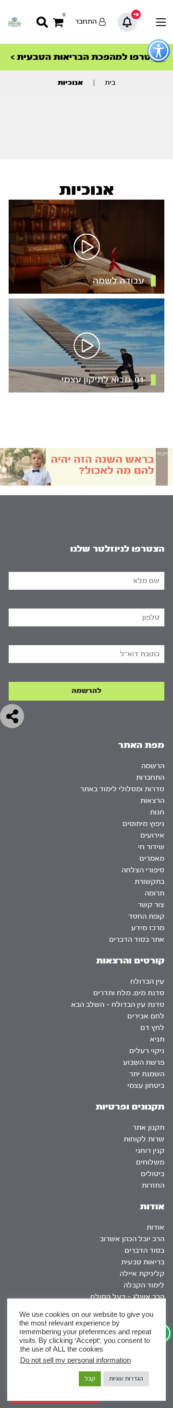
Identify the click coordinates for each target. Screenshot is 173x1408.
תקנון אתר (148, 1128)
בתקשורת (149, 882)
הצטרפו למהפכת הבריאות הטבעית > (86, 57)
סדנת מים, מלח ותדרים (128, 993)
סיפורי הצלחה (143, 870)
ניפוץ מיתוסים (143, 824)
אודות (155, 1227)
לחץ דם (152, 1028)
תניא (157, 1039)
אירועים (152, 835)
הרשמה (152, 766)
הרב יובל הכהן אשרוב (132, 1239)
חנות (157, 812)
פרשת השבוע (143, 1062)
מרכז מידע (147, 928)
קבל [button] (90, 1378)
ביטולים (152, 1174)
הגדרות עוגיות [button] (126, 1378)
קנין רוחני (150, 1151)
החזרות (153, 1185)
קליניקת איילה (142, 1274)
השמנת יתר (146, 1074)
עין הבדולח (147, 981)
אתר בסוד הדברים (136, 939)
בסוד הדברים (144, 1250)
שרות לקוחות (144, 1139)
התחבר (86, 21)
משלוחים (150, 1162)
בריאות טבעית (142, 1262)
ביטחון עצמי (145, 1086)
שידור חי (151, 847)
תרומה (154, 893)
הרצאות (152, 801)
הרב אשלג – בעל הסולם (127, 1297)
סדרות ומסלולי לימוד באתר (122, 789)
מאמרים (151, 858)
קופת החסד (146, 916)
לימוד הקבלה (144, 1285)
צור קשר (151, 905)
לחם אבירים (145, 1016)
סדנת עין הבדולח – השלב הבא (117, 1005)
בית (110, 83)
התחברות (150, 777)
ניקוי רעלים (146, 1051)
